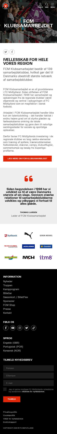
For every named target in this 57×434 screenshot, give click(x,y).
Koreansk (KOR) (12, 350)
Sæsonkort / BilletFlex (15, 297)
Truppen (7, 285)
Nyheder (7, 281)
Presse (7, 309)
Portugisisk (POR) (13, 346)
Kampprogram (11, 289)
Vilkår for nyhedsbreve (13, 419)
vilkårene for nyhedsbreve (33, 391)
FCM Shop (9, 305)
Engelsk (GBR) (11, 342)
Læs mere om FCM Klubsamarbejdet (27, 158)
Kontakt (7, 313)
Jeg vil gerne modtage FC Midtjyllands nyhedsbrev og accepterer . (31, 390)
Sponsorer (8, 301)
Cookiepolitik (9, 415)
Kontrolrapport (10, 422)
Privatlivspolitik (10, 412)
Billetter (7, 293)
